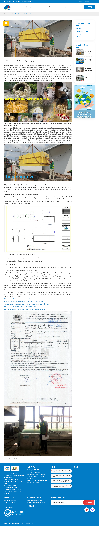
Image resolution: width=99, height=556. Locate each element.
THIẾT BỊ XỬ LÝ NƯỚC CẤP (33, 472)
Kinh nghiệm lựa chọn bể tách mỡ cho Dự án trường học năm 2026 (88, 61)
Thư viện (55, 7)
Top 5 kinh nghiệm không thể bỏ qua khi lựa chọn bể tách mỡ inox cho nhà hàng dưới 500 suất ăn (89, 78)
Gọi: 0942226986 (10, 1)
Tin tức (48, 7)
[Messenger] (92, 509)
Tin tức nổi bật (82, 45)
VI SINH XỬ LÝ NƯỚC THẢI (33, 485)
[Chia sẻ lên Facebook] (9, 458)
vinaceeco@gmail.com (36, 500)
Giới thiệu (32, 7)
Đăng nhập (87, 1)
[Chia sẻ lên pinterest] (14, 458)
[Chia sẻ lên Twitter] (12, 458)
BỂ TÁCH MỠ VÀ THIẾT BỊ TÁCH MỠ (36, 474)
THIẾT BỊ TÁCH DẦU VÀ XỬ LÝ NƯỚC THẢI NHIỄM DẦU (37, 477)
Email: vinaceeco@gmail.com (25, 1)
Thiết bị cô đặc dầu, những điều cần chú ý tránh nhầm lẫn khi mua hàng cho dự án (88, 52)
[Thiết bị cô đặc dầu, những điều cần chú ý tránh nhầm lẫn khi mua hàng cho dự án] (80, 52)
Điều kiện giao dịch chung (10, 500)
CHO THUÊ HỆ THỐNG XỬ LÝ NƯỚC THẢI (37, 480)
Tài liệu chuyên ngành (82, 31)
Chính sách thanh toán (9, 505)
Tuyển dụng (64, 7)
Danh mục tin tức (83, 23)
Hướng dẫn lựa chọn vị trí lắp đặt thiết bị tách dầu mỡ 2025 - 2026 (89, 69)
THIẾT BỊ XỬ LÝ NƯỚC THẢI (33, 470)
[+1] (17, 458)
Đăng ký (80, 1)
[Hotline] (86, 509)
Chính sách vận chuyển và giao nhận (13, 502)
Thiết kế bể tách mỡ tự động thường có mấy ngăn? (20, 61)
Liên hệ (72, 7)
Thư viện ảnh (80, 34)
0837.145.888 (42, 502)
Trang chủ (24, 7)
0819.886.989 (34, 502)
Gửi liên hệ (89, 502)
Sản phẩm (41, 7)
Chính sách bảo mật (9, 507)
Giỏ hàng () (89, 7)
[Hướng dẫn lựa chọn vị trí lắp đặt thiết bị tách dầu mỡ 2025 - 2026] (80, 69)
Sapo (33, 523)
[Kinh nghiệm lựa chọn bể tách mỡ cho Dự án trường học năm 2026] (80, 61)
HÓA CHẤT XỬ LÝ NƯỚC (33, 482)
